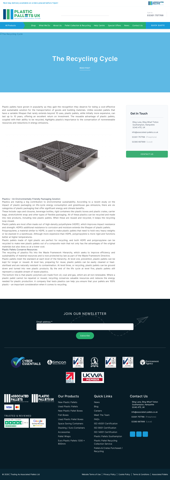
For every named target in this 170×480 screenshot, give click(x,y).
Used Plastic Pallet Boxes (70, 419)
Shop (33, 25)
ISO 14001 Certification (105, 432)
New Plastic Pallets (67, 402)
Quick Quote (158, 25)
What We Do (44, 25)
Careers (98, 410)
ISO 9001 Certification (105, 427)
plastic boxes (82, 211)
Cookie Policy (124, 474)
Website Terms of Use (91, 474)
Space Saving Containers (70, 423)
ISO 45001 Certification (106, 423)
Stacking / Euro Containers (71, 427)
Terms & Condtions (141, 474)
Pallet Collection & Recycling (78, 25)
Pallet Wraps (64, 436)
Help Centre (99, 25)
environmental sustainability (61, 201)
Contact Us (137, 25)
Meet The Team (102, 415)
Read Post (85, 68)
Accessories (64, 432)
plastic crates (100, 211)
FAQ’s (96, 419)
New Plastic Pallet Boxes (70, 410)
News (126, 25)
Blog (96, 406)
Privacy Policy (109, 474)
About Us (57, 25)
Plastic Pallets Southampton (108, 436)
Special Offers (114, 25)
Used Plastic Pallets (68, 406)
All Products (10, 25)
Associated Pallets (160, 474)
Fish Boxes (63, 415)
